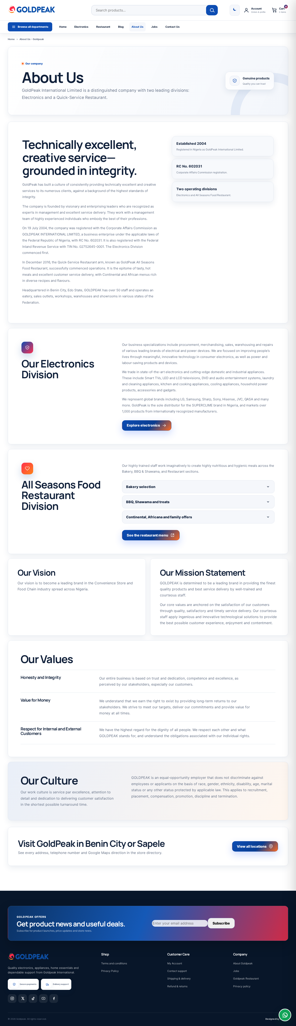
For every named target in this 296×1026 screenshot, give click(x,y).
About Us (137, 26)
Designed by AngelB (276, 1019)
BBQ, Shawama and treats (147, 502)
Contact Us (172, 26)
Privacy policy (241, 986)
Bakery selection (140, 487)
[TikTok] (33, 998)
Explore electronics (143, 425)
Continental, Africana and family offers (159, 517)
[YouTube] (43, 998)
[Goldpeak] (31, 9)
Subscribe (221, 923)
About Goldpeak (243, 963)
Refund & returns (177, 986)
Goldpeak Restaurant (246, 978)
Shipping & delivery (179, 978)
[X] (22, 998)
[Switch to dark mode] (235, 10)
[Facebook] (53, 998)
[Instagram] (12, 998)
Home (63, 26)
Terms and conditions (114, 963)
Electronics (81, 26)
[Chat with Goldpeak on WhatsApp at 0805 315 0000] (285, 1015)
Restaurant (103, 26)
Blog (121, 26)
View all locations (252, 846)
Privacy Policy (110, 971)
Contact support (177, 971)
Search (212, 10)
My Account (174, 963)
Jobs (154, 26)
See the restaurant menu (147, 535)
